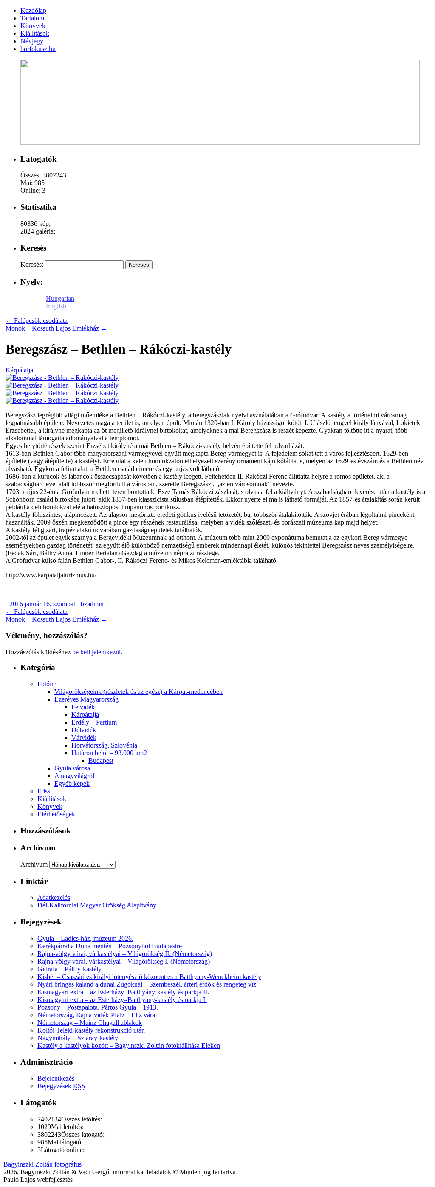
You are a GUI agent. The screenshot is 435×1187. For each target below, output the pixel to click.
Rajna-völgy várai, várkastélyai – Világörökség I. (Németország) (123, 961)
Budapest (100, 760)
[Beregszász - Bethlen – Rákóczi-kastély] (62, 377)
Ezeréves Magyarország (86, 699)
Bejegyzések (61, 1086)
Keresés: (31, 264)
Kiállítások (51, 798)
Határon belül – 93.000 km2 (109, 752)
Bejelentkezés (55, 1078)
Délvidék (83, 729)
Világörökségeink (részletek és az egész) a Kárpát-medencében (138, 691)
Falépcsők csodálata (37, 320)
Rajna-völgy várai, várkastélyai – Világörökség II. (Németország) (124, 953)
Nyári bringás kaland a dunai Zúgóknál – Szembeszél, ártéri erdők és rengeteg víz (146, 984)
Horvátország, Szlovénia (104, 745)
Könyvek (49, 806)
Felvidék (83, 706)
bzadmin (92, 604)
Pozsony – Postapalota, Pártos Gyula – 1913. (97, 1007)
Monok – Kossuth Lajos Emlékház (56, 328)
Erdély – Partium (94, 722)
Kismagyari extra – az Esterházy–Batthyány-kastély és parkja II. (123, 992)
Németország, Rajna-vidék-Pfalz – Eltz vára (96, 1015)
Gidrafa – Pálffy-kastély (69, 969)
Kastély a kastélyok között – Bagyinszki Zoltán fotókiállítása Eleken (128, 1045)
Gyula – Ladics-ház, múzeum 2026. (85, 938)
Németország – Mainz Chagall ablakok (89, 1022)
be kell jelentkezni (96, 652)
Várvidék (83, 737)
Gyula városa (72, 768)
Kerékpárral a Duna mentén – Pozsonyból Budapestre (109, 946)
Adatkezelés (53, 897)
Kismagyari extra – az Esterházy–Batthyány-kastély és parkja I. (122, 999)
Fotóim (46, 684)
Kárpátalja (19, 370)
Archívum (34, 864)
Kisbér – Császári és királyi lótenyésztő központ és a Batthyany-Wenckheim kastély (149, 976)
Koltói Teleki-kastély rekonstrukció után (91, 1030)
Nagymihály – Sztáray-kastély (77, 1037)
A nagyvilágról (74, 775)
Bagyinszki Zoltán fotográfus (42, 1164)
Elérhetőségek (56, 814)
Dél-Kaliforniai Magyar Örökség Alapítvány (96, 905)
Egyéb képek (72, 783)
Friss (43, 791)
